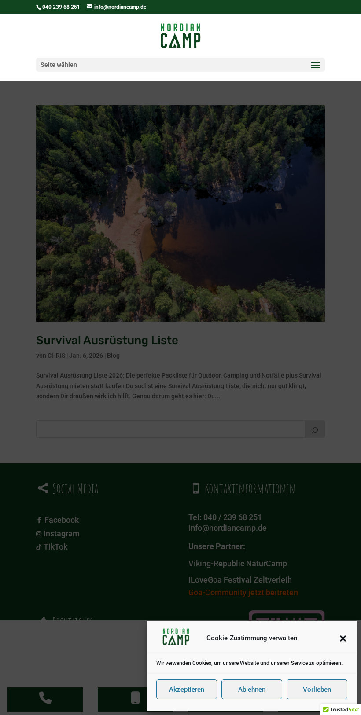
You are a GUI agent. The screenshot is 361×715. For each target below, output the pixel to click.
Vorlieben (317, 689)
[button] (343, 638)
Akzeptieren (186, 689)
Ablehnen (251, 689)
